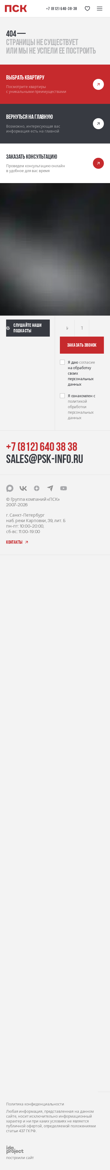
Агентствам (18, 1041)
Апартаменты (20, 837)
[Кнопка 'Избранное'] (87, 8)
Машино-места (22, 865)
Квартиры (16, 856)
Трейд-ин (15, 932)
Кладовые (16, 875)
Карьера (15, 1013)
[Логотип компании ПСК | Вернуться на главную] (16, 8)
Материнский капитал (29, 941)
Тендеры (15, 1022)
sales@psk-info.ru (44, 459)
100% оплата (19, 950)
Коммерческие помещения (34, 847)
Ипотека (15, 969)
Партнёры (16, 1031)
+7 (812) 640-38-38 (61, 8)
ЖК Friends (16, 696)
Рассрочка (16, 960)
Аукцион (15, 922)
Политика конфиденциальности (35, 1104)
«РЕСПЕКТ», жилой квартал (33, 672)
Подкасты (16, 1060)
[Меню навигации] (99, 8)
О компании (18, 1003)
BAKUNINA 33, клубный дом (33, 770)
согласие (87, 362)
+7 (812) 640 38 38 (41, 446)
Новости (14, 1050)
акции (12, 893)
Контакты (16, 1078)
